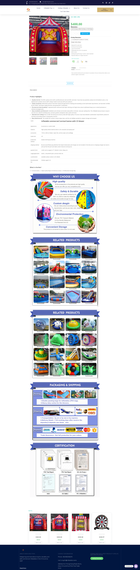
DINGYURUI (77, 69)
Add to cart (85, 33)
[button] (103, 3)
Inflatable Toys (48, 8)
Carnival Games (82, 67)
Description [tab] (70, 83)
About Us (76, 8)
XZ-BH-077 (101, 537)
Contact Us (86, 8)
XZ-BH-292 (59, 537)
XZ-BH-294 (38, 537)
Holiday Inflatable (63, 8)
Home (38, 8)
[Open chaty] (136, 566)
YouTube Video (64, 11)
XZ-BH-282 (80, 537)
